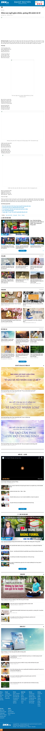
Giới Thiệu (7, 3)
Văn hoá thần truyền (19, 344)
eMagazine (22, 574)
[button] (43, 250)
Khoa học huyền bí (11, 711)
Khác (2, 283)
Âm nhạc (22, 693)
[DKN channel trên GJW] (40, 2)
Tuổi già (23, 215)
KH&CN (9, 708)
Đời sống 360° (40, 693)
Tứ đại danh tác (15, 699)
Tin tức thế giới (7, 693)
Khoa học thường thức (11, 713)
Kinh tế (1, 693)
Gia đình (39, 695)
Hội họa (22, 695)
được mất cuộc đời (9, 215)
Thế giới (2, 341)
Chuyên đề (14, 701)
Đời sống (24, 306)
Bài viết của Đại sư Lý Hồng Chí (22, 365)
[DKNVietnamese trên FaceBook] (37, 2)
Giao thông (1, 699)
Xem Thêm (23, 250)
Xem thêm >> (41, 255)
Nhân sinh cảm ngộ (16, 695)
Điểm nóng (1, 695)
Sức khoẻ (39, 706)
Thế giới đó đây (7, 698)
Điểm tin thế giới (32, 283)
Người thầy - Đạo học (32, 696)
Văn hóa (31, 357)
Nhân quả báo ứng (18, 282)
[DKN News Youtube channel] (37, 4)
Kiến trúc (22, 696)
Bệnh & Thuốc (2, 710)
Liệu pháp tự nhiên (3, 716)
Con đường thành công (32, 698)
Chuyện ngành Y (2, 713)
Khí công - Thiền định (3, 714)
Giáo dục (30, 692)
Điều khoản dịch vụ (23, 726)
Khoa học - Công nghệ (19, 268)
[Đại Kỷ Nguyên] (5, 2)
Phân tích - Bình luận (8, 695)
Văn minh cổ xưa (23, 699)
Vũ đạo (22, 702)
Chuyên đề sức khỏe (3, 711)
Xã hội (1, 696)
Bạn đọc (2, 10)
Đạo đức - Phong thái (4, 322)
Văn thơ (22, 701)
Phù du (19, 215)
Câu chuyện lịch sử (19, 357)
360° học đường (31, 702)
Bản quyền (34, 726)
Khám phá (39, 699)
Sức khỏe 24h (2, 718)
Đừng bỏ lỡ (22, 626)
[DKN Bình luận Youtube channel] (39, 4)
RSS (18, 726)
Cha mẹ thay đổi (31, 699)
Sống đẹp (39, 698)
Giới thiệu (14, 726)
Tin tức (9, 714)
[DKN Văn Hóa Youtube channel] (41, 4)
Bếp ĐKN (39, 696)
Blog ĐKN (39, 702)
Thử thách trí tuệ (31, 693)
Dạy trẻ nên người (31, 701)
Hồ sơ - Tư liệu (7, 696)
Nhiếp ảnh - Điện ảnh (24, 698)
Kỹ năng (39, 701)
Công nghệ (9, 710)
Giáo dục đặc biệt (31, 695)
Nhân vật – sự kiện (22, 454)
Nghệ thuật (14, 702)
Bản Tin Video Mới (24, 514)
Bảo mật (29, 726)
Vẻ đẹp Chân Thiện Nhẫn (27, 322)
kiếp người (15, 215)
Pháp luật (1, 698)
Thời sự (1, 692)
